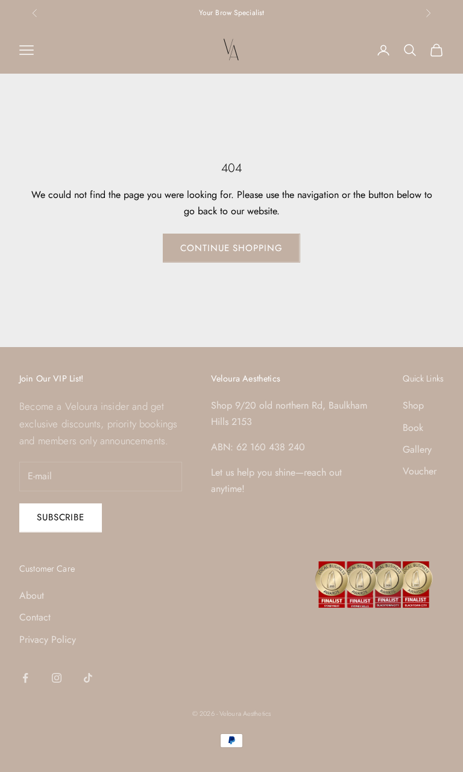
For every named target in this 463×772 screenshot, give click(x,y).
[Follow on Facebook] (25, 678)
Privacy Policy (47, 639)
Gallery (417, 449)
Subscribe (60, 517)
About (31, 595)
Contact (35, 617)
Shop (413, 405)
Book (413, 428)
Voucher (419, 471)
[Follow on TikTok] (88, 678)
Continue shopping (231, 248)
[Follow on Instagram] (57, 678)
